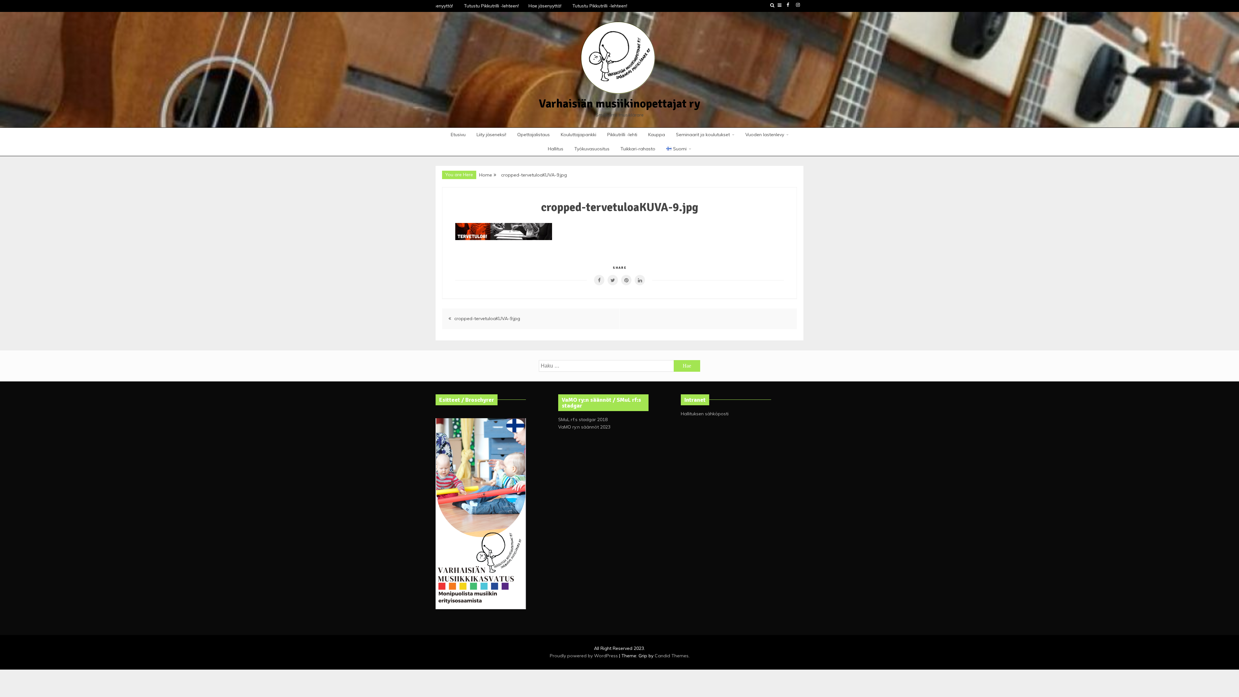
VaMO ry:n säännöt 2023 (584, 427)
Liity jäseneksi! (491, 134)
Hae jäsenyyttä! (541, 6)
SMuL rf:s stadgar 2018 (583, 419)
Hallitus (555, 149)
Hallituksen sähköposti (705, 414)
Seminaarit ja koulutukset (703, 134)
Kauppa (656, 134)
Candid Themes (672, 656)
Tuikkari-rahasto (637, 149)
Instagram (798, 5)
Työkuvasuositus (591, 149)
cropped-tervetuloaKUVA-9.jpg (487, 318)
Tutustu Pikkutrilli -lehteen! (486, 6)
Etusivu (458, 134)
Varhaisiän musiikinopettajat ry (619, 104)
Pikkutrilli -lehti (622, 134)
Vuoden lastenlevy (764, 134)
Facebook (788, 5)
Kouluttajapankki (578, 134)
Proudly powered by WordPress (584, 656)
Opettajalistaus (533, 134)
